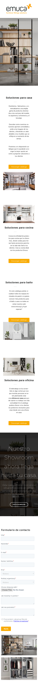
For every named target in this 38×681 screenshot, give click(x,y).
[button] (19, 167)
